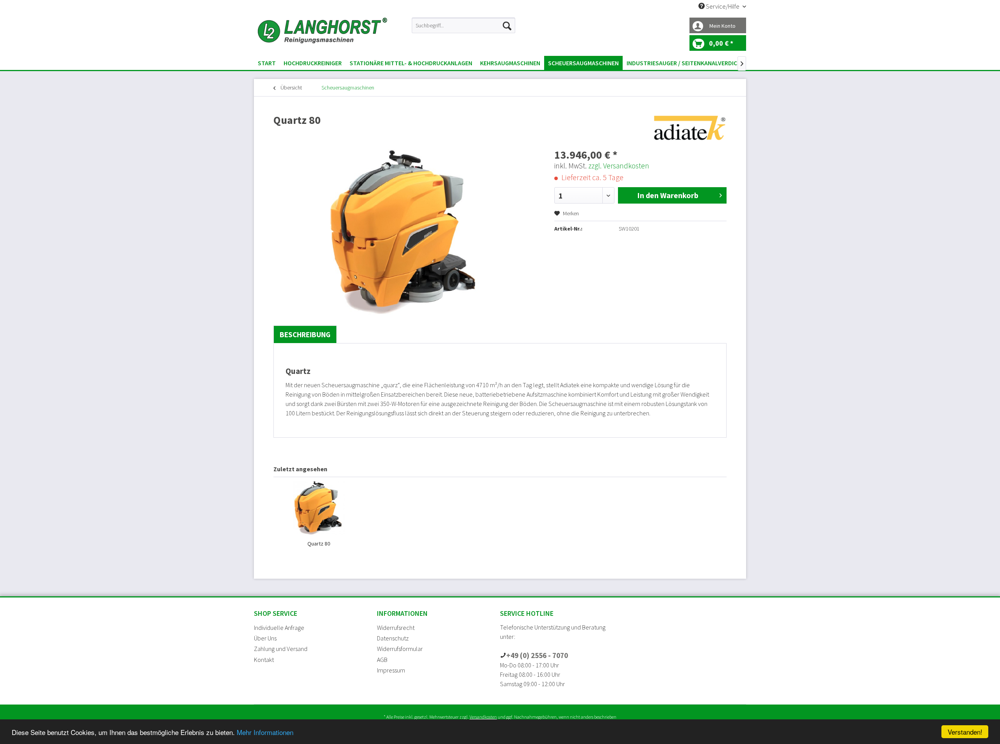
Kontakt (264, 660)
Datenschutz (393, 638)
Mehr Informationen (265, 732)
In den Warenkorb (667, 195)
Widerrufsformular (400, 649)
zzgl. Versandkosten (618, 165)
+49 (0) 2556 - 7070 (537, 655)
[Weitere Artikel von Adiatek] (689, 127)
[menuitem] (463, 25)
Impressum (391, 670)
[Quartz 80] (318, 508)
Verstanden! (965, 732)
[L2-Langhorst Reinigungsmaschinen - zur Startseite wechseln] (322, 35)
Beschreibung (305, 334)
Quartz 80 (318, 543)
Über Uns (265, 638)
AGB (382, 660)
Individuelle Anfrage (279, 627)
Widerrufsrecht (395, 627)
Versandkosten (483, 717)
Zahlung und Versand (280, 649)
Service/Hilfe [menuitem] (723, 6)
